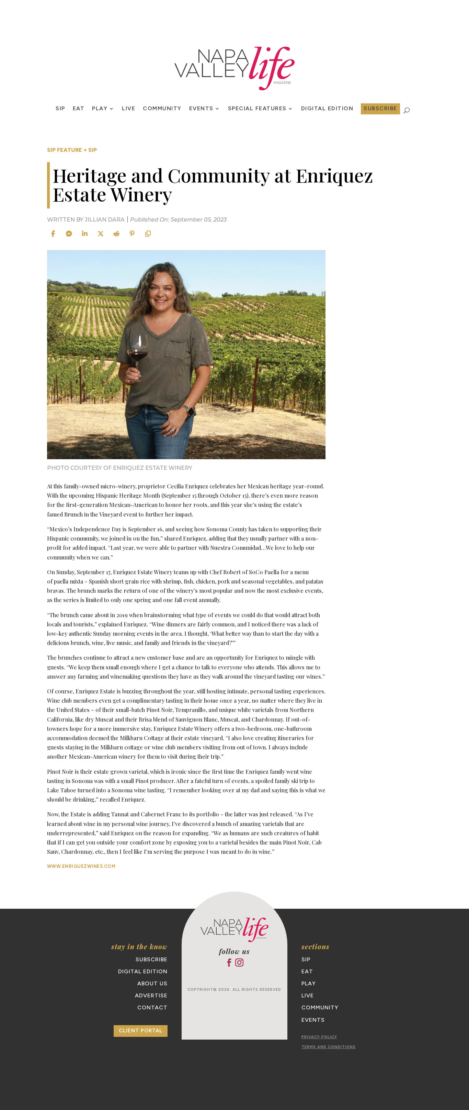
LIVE (128, 109)
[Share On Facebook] (53, 234)
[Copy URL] (148, 234)
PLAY (99, 109)
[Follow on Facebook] (229, 963)
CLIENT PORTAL (140, 1031)
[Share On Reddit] (116, 234)
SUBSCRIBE (380, 108)
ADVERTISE (151, 995)
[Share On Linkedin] (85, 234)
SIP (60, 109)
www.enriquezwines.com (81, 866)
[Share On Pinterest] (132, 234)
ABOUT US (152, 983)
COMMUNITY (162, 109)
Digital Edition (327, 109)
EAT (79, 109)
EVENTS (201, 109)
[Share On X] (100, 234)
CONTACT (152, 1007)
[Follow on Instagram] (239, 962)
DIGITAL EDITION (143, 971)
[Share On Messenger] (69, 234)
